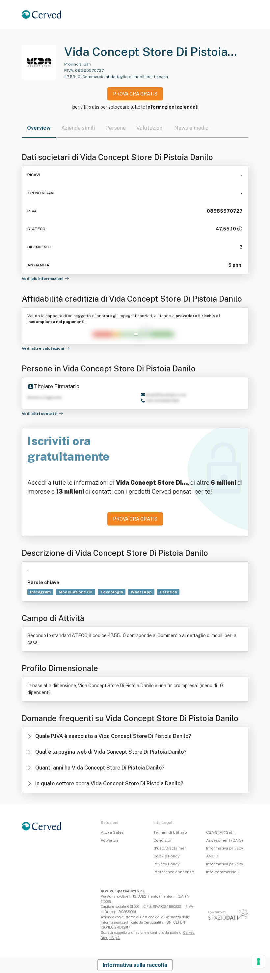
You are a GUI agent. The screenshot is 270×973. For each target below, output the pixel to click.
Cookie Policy (166, 856)
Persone (115, 128)
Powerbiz (109, 840)
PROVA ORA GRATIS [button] (135, 93)
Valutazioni (150, 128)
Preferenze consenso (173, 872)
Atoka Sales (112, 832)
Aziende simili (78, 128)
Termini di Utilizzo (170, 832)
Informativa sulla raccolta (135, 964)
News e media (191, 128)
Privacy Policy (166, 864)
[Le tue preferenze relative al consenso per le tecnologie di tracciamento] (258, 961)
